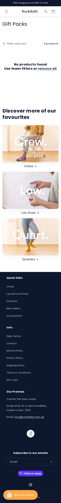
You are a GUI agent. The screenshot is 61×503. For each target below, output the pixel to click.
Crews (28, 166)
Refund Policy (15, 350)
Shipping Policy (16, 365)
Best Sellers (13, 308)
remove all (47, 68)
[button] (6, 11)
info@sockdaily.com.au (29, 417)
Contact (12, 343)
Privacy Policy (15, 358)
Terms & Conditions (19, 372)
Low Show (28, 213)
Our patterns (14, 315)
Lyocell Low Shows (17, 293)
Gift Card (12, 380)
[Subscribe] (50, 462)
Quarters (28, 259)
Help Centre (14, 336)
